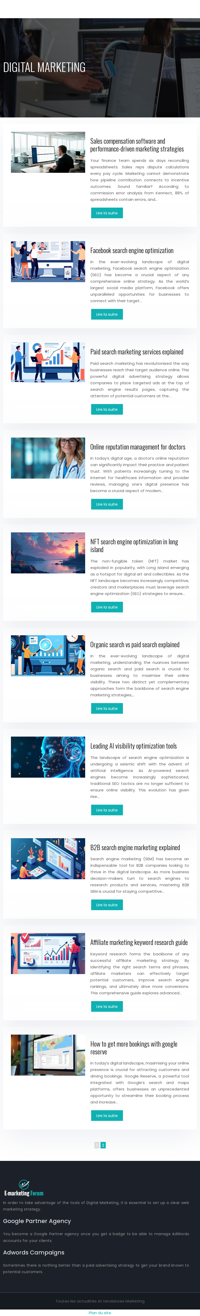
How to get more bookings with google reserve (133, 1047)
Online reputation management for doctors (137, 446)
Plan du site (100, 1312)
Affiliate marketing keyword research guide (139, 942)
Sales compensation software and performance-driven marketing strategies (137, 144)
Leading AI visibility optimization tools (133, 745)
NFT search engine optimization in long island (134, 545)
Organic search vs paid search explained (134, 644)
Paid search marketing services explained (136, 351)
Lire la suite (107, 213)
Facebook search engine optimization (131, 250)
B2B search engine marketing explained (135, 847)
